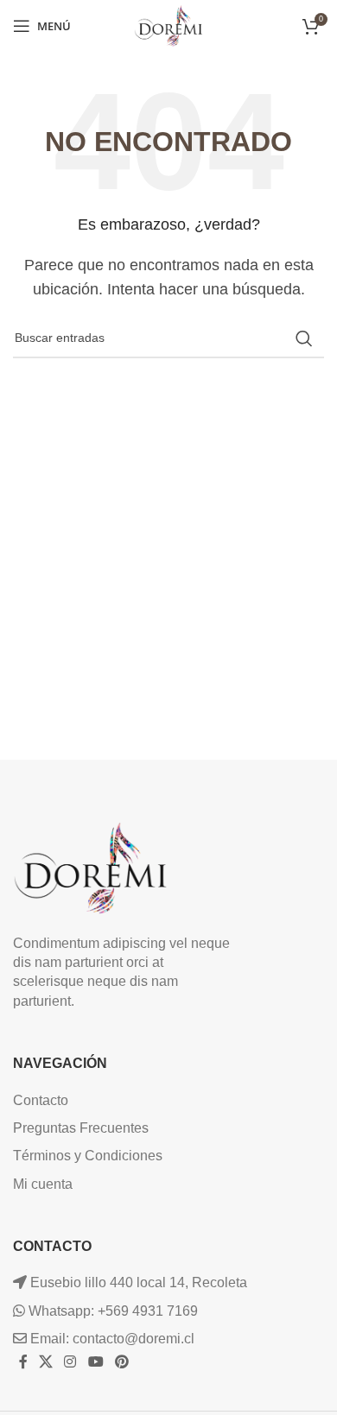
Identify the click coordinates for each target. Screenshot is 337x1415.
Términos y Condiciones (87, 1155)
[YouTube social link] (95, 1362)
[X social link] (45, 1362)
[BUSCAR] (304, 338)
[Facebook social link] (23, 1362)
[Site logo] (168, 24)
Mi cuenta (43, 1184)
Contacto (40, 1100)
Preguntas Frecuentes (81, 1128)
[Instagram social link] (70, 1362)
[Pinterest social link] (121, 1362)
